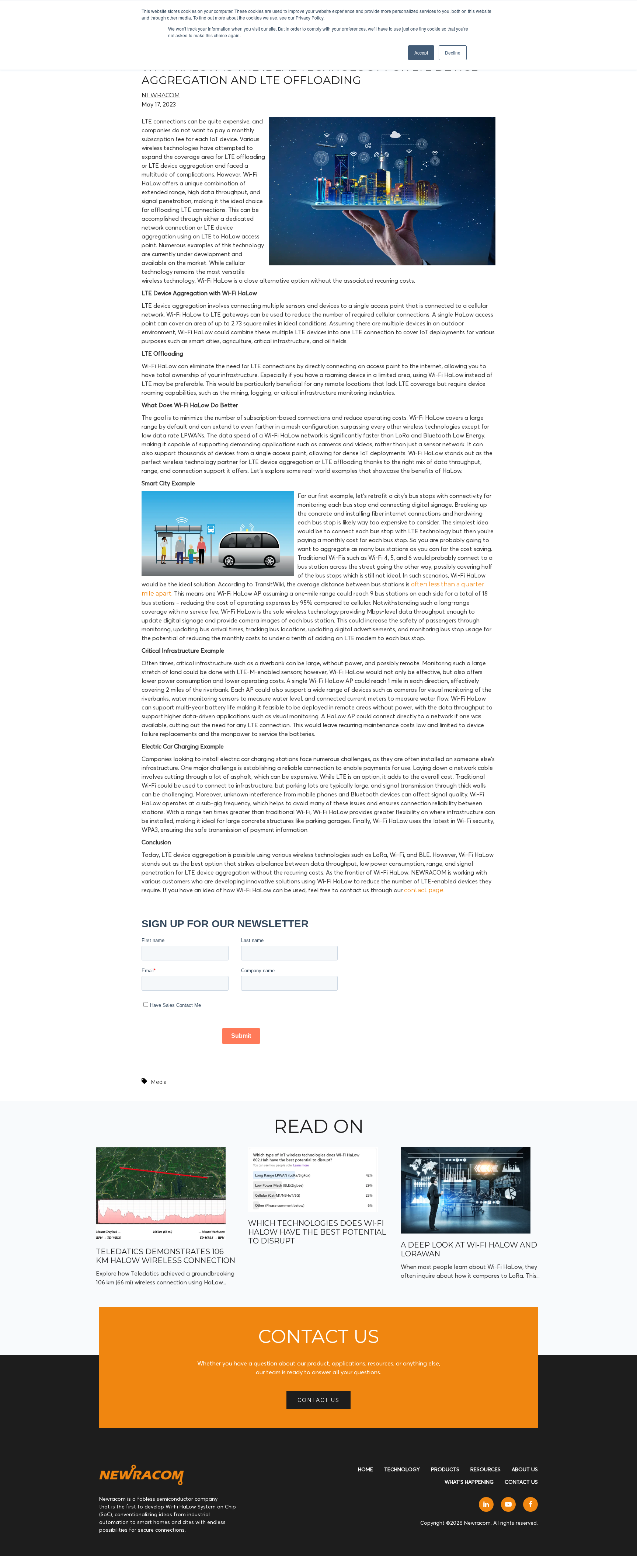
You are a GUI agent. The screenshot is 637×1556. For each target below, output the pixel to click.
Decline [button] (452, 52)
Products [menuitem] (445, 1469)
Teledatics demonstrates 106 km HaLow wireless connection (165, 1256)
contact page (423, 890)
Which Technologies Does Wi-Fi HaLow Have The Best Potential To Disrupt (317, 1232)
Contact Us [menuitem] (521, 1482)
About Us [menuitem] (525, 1469)
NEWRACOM (161, 95)
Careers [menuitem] (458, 73)
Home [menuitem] (365, 1469)
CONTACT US (318, 1400)
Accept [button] (421, 52)
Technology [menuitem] (402, 1469)
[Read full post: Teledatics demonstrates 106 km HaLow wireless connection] (161, 1238)
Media (159, 1082)
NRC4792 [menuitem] (376, 104)
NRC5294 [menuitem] (376, 73)
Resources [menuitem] (485, 1469)
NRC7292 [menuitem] (376, 89)
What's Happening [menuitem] (469, 1482)
